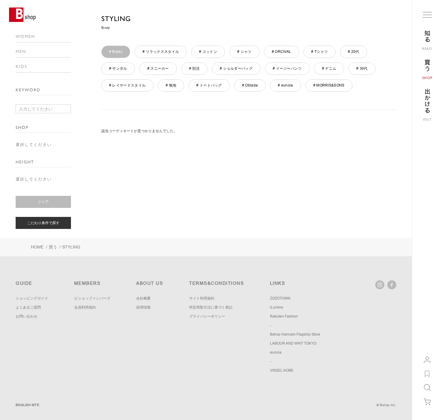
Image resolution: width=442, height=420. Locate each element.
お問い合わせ (26, 316)
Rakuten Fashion (284, 316)
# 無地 (171, 85)
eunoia (275, 352)
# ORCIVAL (281, 52)
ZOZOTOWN (280, 298)
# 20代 (353, 52)
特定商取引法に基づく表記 (210, 307)
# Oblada (250, 85)
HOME (37, 247)
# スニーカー (158, 68)
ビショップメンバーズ (92, 298)
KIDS (21, 66)
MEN (21, 51)
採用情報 (143, 307)
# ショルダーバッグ (236, 68)
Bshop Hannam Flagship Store (295, 334)
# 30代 (362, 68)
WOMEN (25, 36)
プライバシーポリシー (207, 316)
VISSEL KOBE (281, 370)
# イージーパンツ (287, 68)
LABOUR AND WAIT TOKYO (293, 343)
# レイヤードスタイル (127, 85)
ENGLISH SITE (27, 405)
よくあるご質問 (28, 307)
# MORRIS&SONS (329, 85)
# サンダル (118, 68)
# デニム (329, 68)
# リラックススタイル (161, 52)
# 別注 (194, 68)
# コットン (208, 52)
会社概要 (143, 298)
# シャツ (244, 52)
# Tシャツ (319, 52)
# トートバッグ (209, 85)
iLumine (276, 307)
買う (53, 247)
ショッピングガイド (32, 298)
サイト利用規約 (201, 298)
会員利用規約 (85, 307)
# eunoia (285, 85)
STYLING (116, 19)
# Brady (115, 52)
